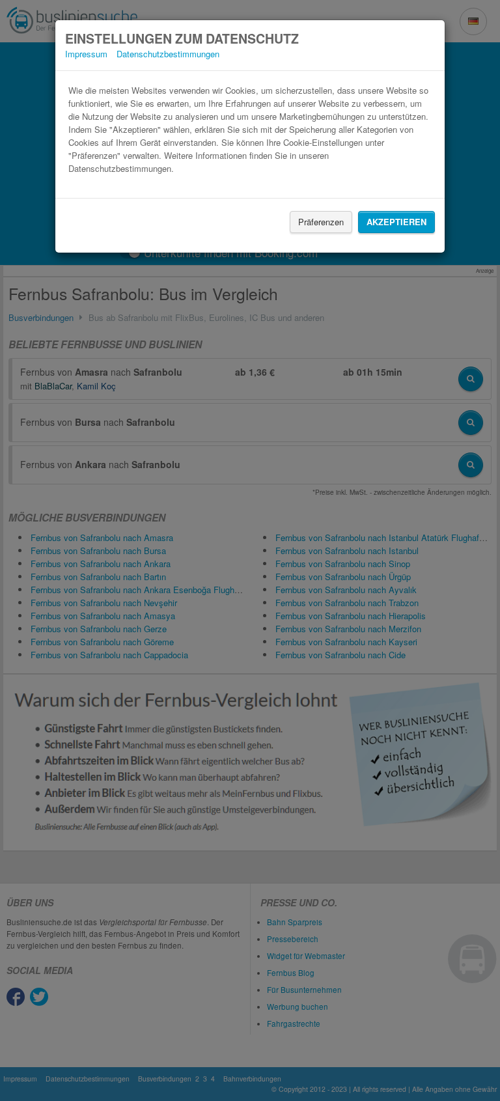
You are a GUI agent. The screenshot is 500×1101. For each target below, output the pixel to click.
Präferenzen (321, 222)
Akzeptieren (396, 222)
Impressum (86, 54)
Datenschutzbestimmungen (168, 54)
